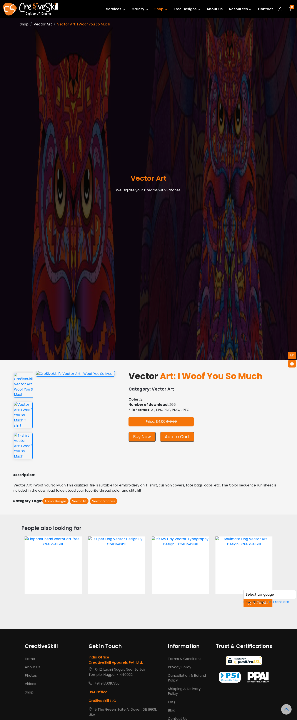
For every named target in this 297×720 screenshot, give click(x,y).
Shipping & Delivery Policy (184, 691)
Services (113, 9)
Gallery (138, 9)
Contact (265, 9)
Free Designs (185, 9)
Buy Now (142, 437)
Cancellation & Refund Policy (187, 678)
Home (30, 658)
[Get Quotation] (292, 355)
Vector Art (43, 24)
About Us (215, 9)
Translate (281, 601)
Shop (159, 9)
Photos (31, 675)
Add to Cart (177, 437)
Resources (238, 9)
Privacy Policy (179, 667)
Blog (171, 710)
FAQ (171, 701)
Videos (30, 683)
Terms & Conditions (184, 658)
